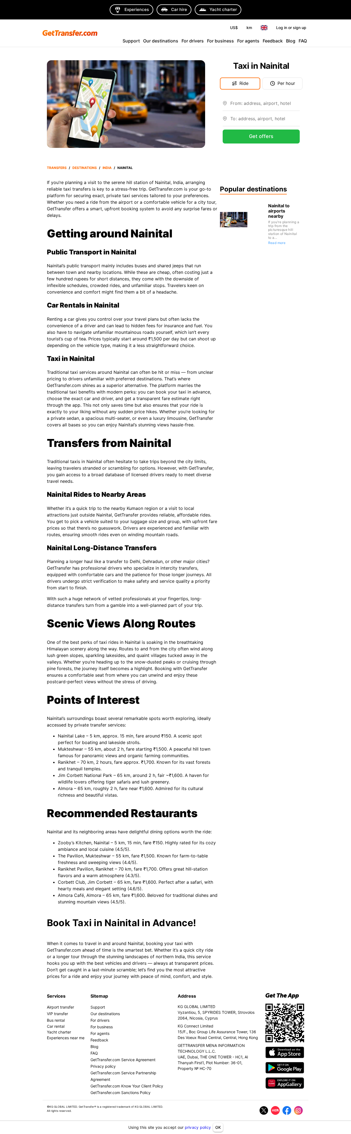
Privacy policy (103, 1066)
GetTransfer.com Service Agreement (122, 1059)
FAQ (303, 41)
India (107, 168)
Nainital (125, 168)
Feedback (273, 41)
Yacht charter (59, 1032)
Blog (290, 41)
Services (56, 996)
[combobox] (265, 105)
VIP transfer (57, 1013)
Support (131, 41)
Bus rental (56, 1020)
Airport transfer (60, 1007)
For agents (248, 41)
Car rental (55, 1026)
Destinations (84, 168)
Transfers (57, 168)
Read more (277, 243)
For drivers (193, 41)
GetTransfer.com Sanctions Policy (120, 1092)
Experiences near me (65, 1037)
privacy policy (198, 1127)
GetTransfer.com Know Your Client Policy (126, 1086)
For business (220, 41)
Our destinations (160, 41)
